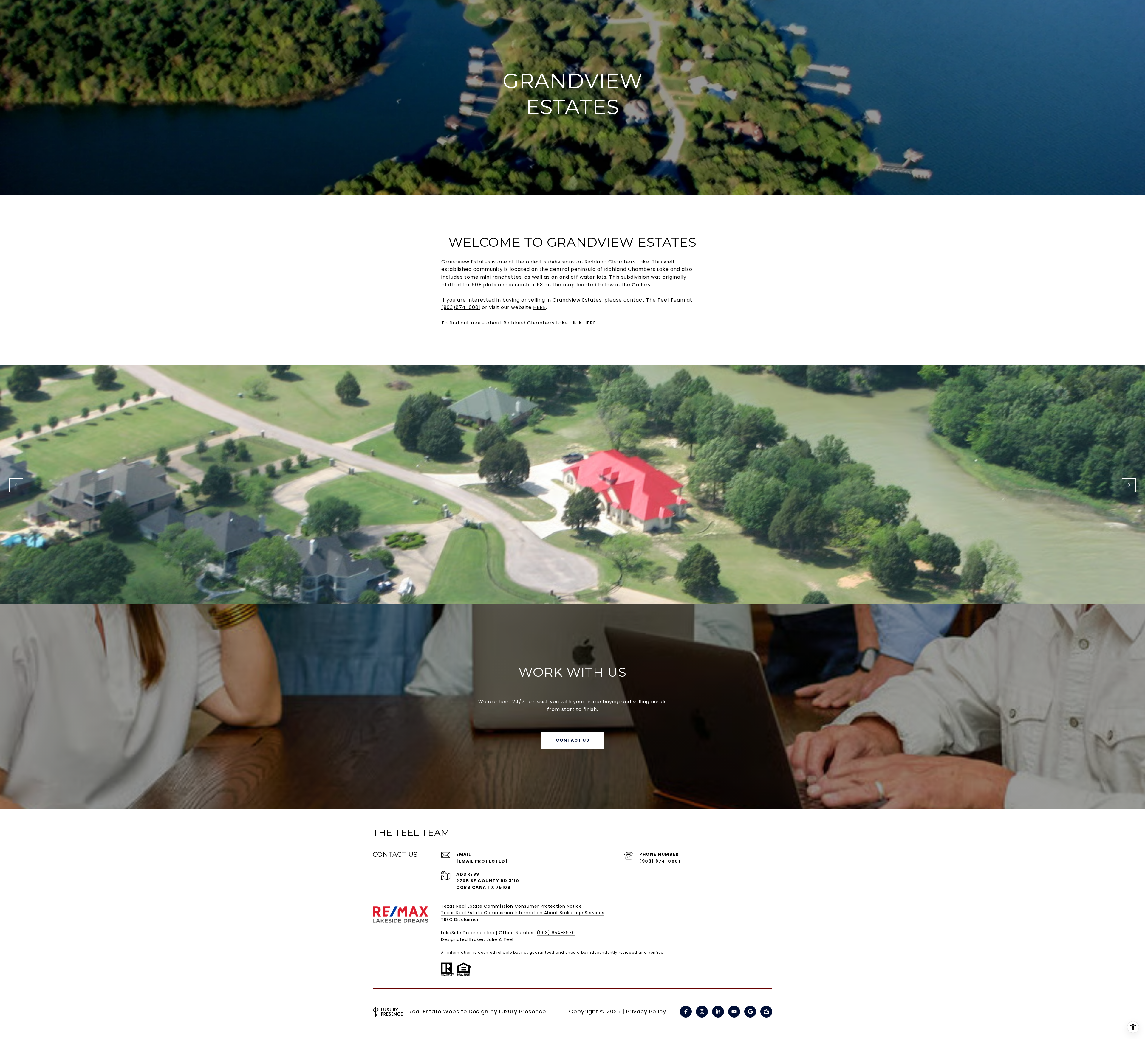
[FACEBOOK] (686, 1012)
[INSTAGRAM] (702, 1012)
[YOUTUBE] (734, 1012)
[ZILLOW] (766, 1012)
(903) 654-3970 (556, 933)
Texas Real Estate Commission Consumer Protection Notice (511, 906)
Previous (16, 485)
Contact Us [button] (572, 740)
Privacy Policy (646, 1011)
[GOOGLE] (750, 1012)
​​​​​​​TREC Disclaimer (460, 919)
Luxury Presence (522, 1011)
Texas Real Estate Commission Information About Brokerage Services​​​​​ (522, 913)
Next (1129, 485)
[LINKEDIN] (718, 1012)
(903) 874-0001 (659, 861)
